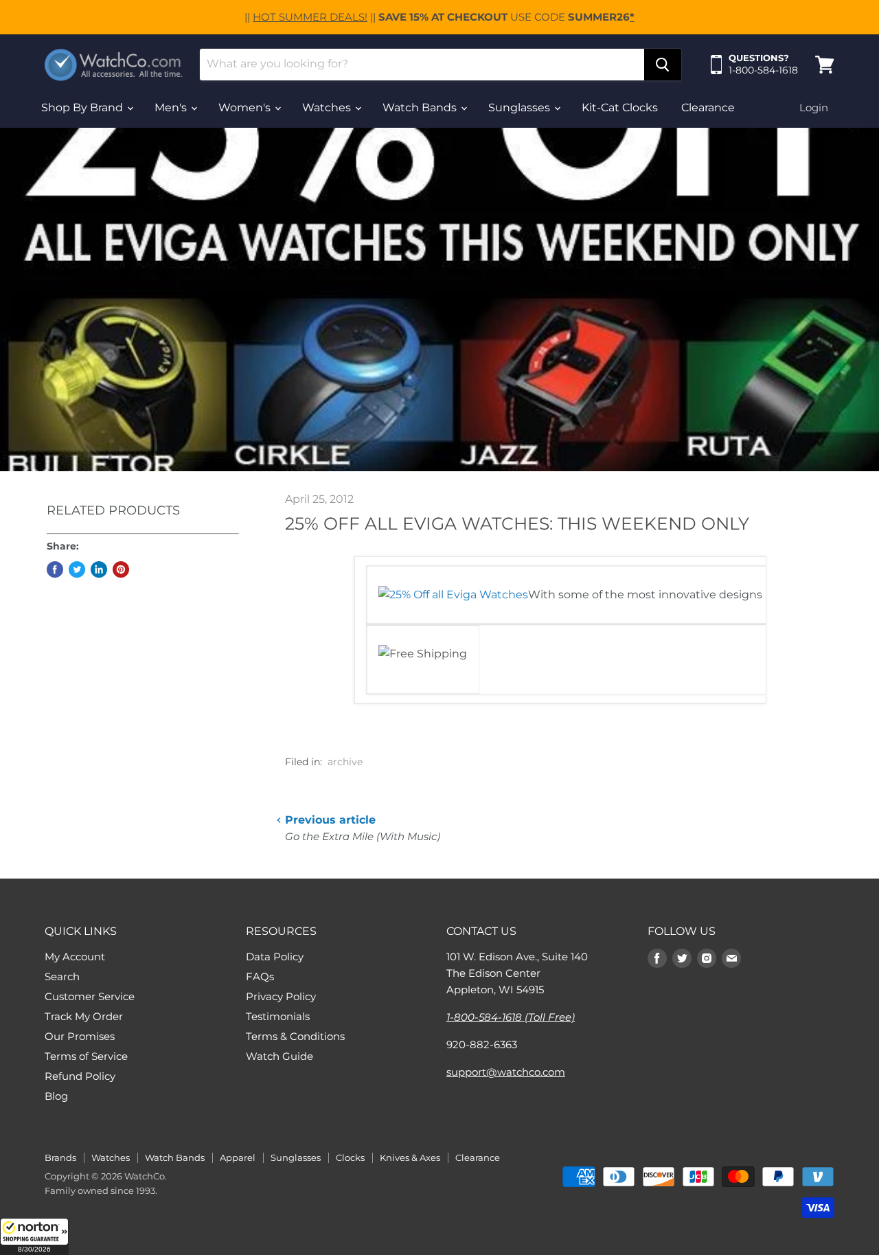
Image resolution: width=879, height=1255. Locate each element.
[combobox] (422, 64)
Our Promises (80, 1036)
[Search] (662, 64)
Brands (60, 1157)
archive (345, 762)
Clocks (350, 1157)
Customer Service (90, 996)
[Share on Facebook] (55, 569)
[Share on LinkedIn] (99, 569)
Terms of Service (86, 1056)
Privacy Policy (281, 996)
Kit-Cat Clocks (620, 107)
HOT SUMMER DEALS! (310, 16)
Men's (172, 107)
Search (62, 976)
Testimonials (278, 1016)
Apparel (237, 1157)
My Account (75, 956)
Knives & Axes (410, 1157)
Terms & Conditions (295, 1036)
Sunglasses (520, 107)
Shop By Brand (83, 107)
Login (813, 107)
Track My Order (84, 1016)
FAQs (260, 976)
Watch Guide (279, 1056)
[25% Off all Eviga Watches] (453, 594)
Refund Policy (80, 1076)
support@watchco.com (505, 1071)
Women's (245, 107)
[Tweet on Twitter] (77, 569)
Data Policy (275, 956)
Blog (56, 1096)
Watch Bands (421, 107)
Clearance (708, 107)
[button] (34, 1236)
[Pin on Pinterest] (121, 569)
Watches (328, 107)
